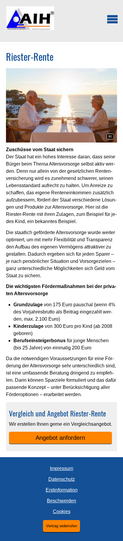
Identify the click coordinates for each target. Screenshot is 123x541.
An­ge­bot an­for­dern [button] (60, 437)
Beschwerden (61, 500)
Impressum (61, 468)
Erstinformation (62, 489)
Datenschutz (61, 479)
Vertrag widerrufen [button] (61, 526)
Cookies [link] (61, 511)
